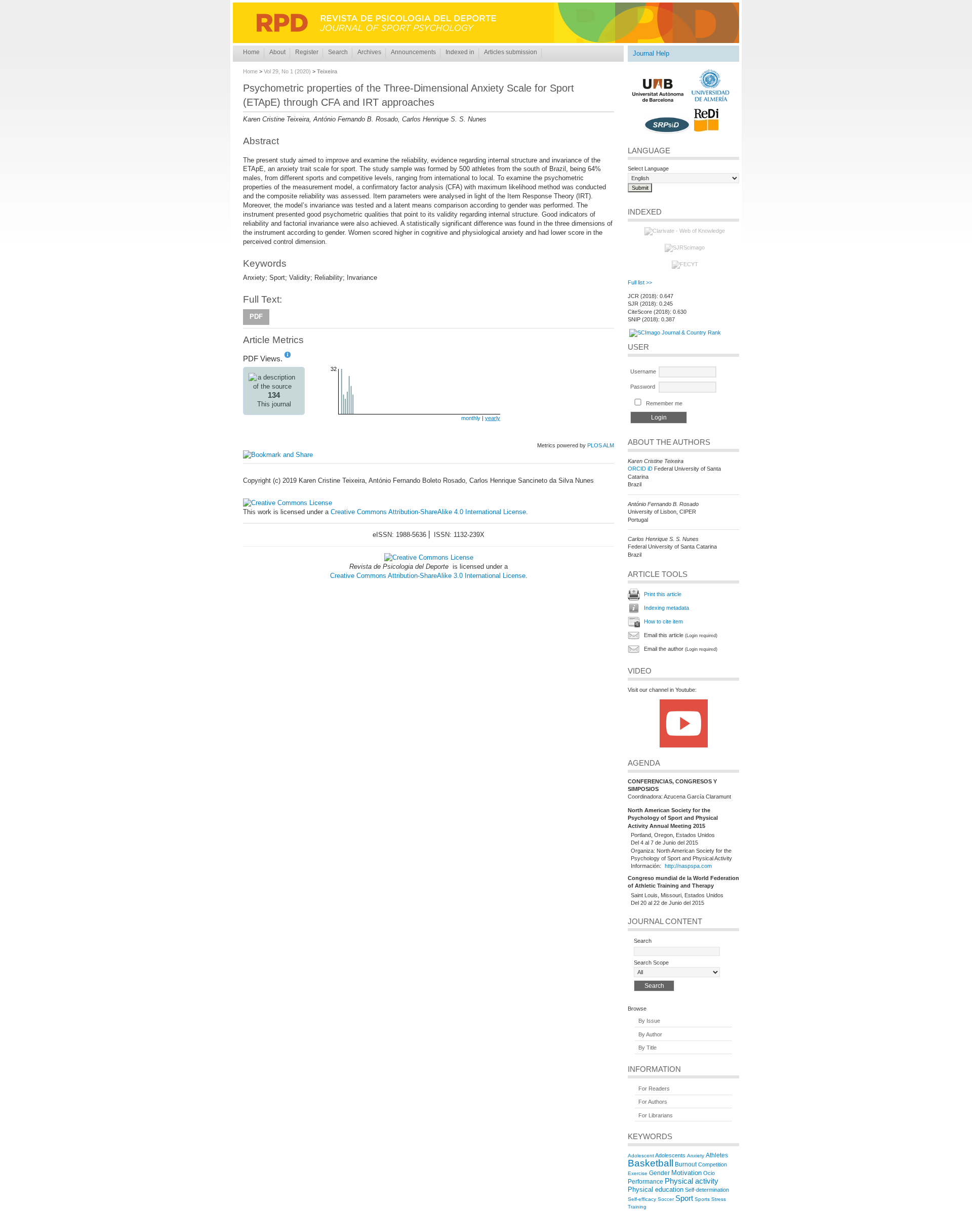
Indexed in (460, 52)
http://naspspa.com (688, 866)
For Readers (654, 1088)
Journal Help (651, 53)
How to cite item (663, 621)
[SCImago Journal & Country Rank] (675, 332)
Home (251, 52)
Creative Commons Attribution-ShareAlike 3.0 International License (427, 575)
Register (306, 52)
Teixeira (327, 71)
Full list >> (640, 282)
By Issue (649, 1021)
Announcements (413, 52)
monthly (470, 418)
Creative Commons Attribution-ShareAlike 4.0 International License (428, 512)
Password (642, 387)
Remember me (664, 403)
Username (643, 371)
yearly (492, 418)
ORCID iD (640, 469)
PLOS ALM (600, 445)
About (277, 52)
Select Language (648, 168)
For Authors (652, 1102)
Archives (369, 52)
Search (338, 52)
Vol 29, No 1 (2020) (287, 71)
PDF (256, 316)
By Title (647, 1048)
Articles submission (510, 52)
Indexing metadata (666, 608)
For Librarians (655, 1115)
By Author (650, 1034)
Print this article (662, 594)
